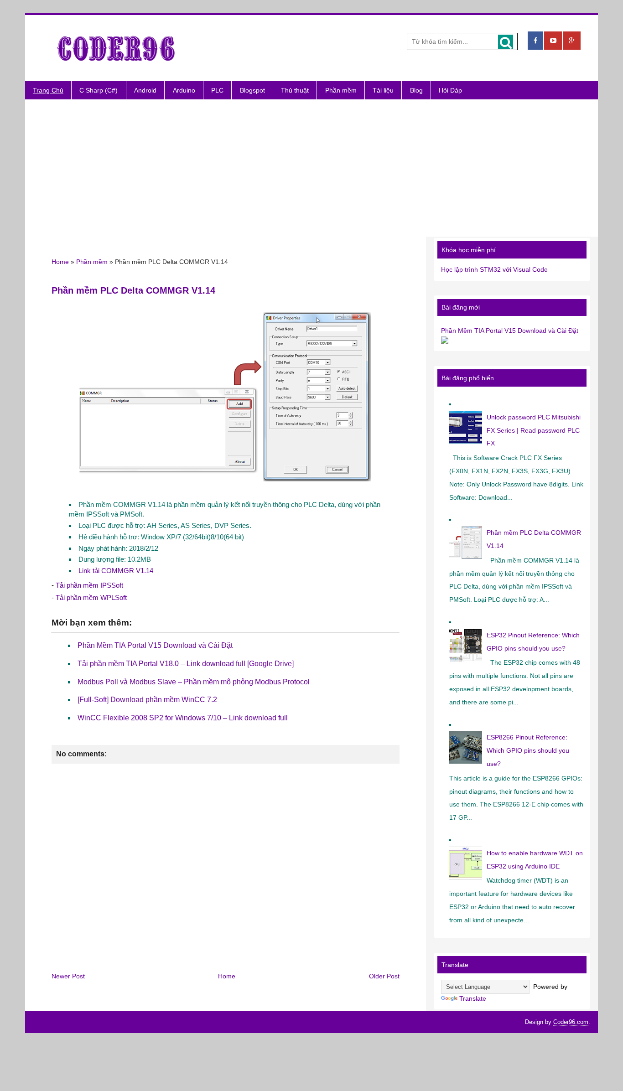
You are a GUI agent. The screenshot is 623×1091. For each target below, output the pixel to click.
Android (145, 90)
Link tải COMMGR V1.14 (115, 570)
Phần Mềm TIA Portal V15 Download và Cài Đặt (155, 645)
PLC (217, 90)
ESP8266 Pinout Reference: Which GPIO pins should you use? (528, 750)
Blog (416, 90)
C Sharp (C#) (98, 90)
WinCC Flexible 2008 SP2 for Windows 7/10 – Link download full (183, 718)
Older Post (384, 976)
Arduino (184, 90)
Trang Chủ (48, 90)
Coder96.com (570, 1022)
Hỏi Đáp (450, 90)
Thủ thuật (295, 90)
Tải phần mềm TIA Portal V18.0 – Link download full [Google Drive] (186, 663)
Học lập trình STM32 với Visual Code (494, 269)
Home (60, 261)
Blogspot (252, 90)
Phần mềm (341, 90)
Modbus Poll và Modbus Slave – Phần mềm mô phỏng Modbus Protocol (194, 682)
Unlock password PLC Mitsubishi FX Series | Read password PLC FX (534, 430)
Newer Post (68, 976)
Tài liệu (383, 90)
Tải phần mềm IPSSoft (89, 585)
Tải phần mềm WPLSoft (91, 597)
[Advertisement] (311, 168)
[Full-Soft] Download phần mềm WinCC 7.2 (147, 699)
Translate (472, 998)
